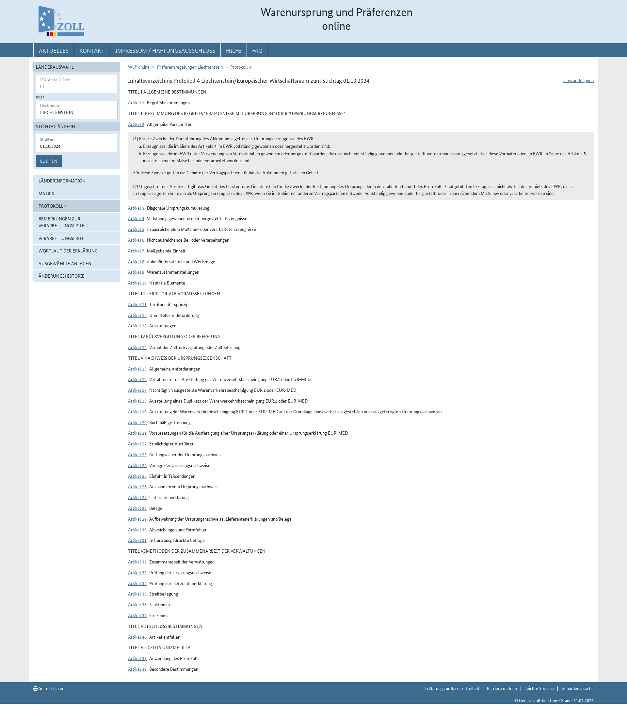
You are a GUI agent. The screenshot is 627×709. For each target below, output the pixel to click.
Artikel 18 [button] (137, 400)
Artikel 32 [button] (137, 561)
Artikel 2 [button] (136, 124)
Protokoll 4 (53, 205)
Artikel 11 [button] (137, 304)
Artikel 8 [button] (136, 261)
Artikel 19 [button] (137, 411)
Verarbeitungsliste (62, 238)
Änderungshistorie (62, 275)
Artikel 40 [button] (137, 636)
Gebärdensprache (577, 688)
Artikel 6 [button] (136, 239)
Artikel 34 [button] (137, 583)
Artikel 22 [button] (137, 443)
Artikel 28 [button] (137, 508)
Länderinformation (62, 180)
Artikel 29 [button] (137, 518)
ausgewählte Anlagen (65, 263)
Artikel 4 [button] (136, 218)
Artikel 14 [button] (137, 347)
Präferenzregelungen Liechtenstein (190, 66)
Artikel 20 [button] (137, 422)
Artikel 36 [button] (137, 604)
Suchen (48, 161)
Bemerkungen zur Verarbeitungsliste (62, 222)
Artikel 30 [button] (137, 529)
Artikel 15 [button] (137, 368)
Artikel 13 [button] (137, 325)
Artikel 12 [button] (137, 315)
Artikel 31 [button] (137, 540)
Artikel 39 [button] (137, 669)
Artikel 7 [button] (136, 250)
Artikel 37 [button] (137, 615)
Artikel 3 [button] (136, 207)
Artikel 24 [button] (137, 465)
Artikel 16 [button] (137, 379)
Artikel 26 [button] (137, 486)
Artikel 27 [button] (137, 497)
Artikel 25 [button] (137, 476)
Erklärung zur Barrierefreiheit (452, 688)
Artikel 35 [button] (137, 593)
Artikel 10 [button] (137, 282)
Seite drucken (51, 688)
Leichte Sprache (539, 688)
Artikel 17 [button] (137, 390)
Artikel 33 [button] (137, 572)
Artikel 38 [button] (137, 658)
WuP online (139, 66)
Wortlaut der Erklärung (68, 250)
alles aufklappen (578, 80)
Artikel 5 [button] (136, 229)
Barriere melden (502, 688)
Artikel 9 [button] (136, 271)
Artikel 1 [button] (136, 102)
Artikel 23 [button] (137, 454)
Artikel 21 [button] (137, 432)
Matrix (47, 193)
